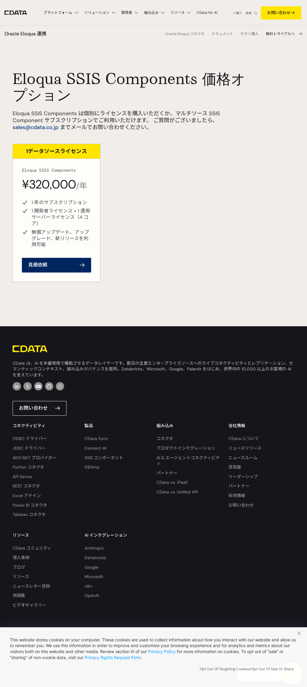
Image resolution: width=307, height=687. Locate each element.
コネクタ (164, 438)
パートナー (166, 473)
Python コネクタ (28, 467)
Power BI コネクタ (30, 505)
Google (91, 567)
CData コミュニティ (32, 548)
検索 (249, 13)
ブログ (19, 567)
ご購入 (237, 13)
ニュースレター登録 (31, 586)
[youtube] (38, 386)
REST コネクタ (26, 486)
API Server (22, 476)
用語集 (19, 595)
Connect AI (95, 448)
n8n (88, 586)
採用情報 (236, 495)
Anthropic (94, 548)
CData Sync (96, 438)
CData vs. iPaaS (172, 482)
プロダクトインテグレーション (185, 448)
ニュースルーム (243, 457)
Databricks (95, 557)
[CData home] (20, 13)
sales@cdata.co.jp (35, 127)
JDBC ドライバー (29, 448)
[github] (49, 386)
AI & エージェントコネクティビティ (188, 460)
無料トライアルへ (280, 34)
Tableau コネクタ (29, 514)
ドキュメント (222, 34)
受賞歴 (234, 467)
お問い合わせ (279, 12)
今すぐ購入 (249, 34)
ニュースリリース (244, 448)
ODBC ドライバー (30, 438)
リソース (21, 576)
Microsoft (94, 576)
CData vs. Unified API (177, 492)
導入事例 (21, 557)
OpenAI (92, 595)
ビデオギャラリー (29, 605)
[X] (27, 386)
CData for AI (207, 12)
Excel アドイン (27, 495)
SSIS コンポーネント (104, 457)
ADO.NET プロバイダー (34, 457)
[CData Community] (60, 386)
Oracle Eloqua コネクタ (184, 34)
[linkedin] (17, 386)
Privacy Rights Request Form (113, 657)
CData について (243, 438)
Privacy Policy (162, 651)
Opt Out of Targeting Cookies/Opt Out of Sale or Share (247, 669)
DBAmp (92, 467)
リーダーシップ (243, 476)
